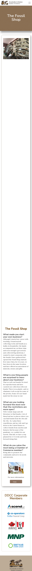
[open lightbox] (16, 48)
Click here (14, 482)
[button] (9, 57)
